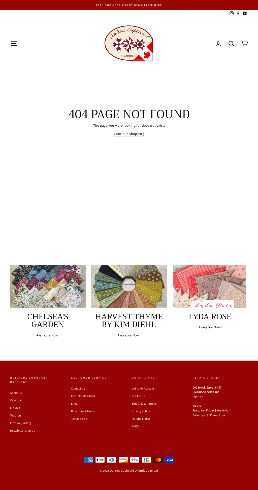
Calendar (16, 400)
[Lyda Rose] (210, 286)
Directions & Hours (83, 411)
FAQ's (135, 426)
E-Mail (75, 403)
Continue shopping (129, 133)
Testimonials (79, 419)
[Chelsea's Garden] (48, 286)
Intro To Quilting (20, 423)
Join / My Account (143, 388)
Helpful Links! (141, 419)
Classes (15, 408)
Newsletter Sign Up (22, 430)
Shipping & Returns (144, 403)
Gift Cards (138, 396)
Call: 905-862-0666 (83, 396)
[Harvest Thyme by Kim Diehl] (129, 286)
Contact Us (78, 388)
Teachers (16, 415)
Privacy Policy (141, 411)
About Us (16, 393)
